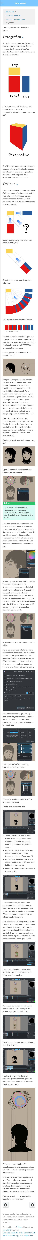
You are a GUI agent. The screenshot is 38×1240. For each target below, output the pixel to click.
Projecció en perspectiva (15, 19)
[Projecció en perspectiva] (6, 1205)
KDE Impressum (26, 1236)
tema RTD (7, 1230)
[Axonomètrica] (32, 1205)
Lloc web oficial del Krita (12, 1233)
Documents (9, 12)
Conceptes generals (13, 15)
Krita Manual (20, 3)
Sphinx (18, 1227)
